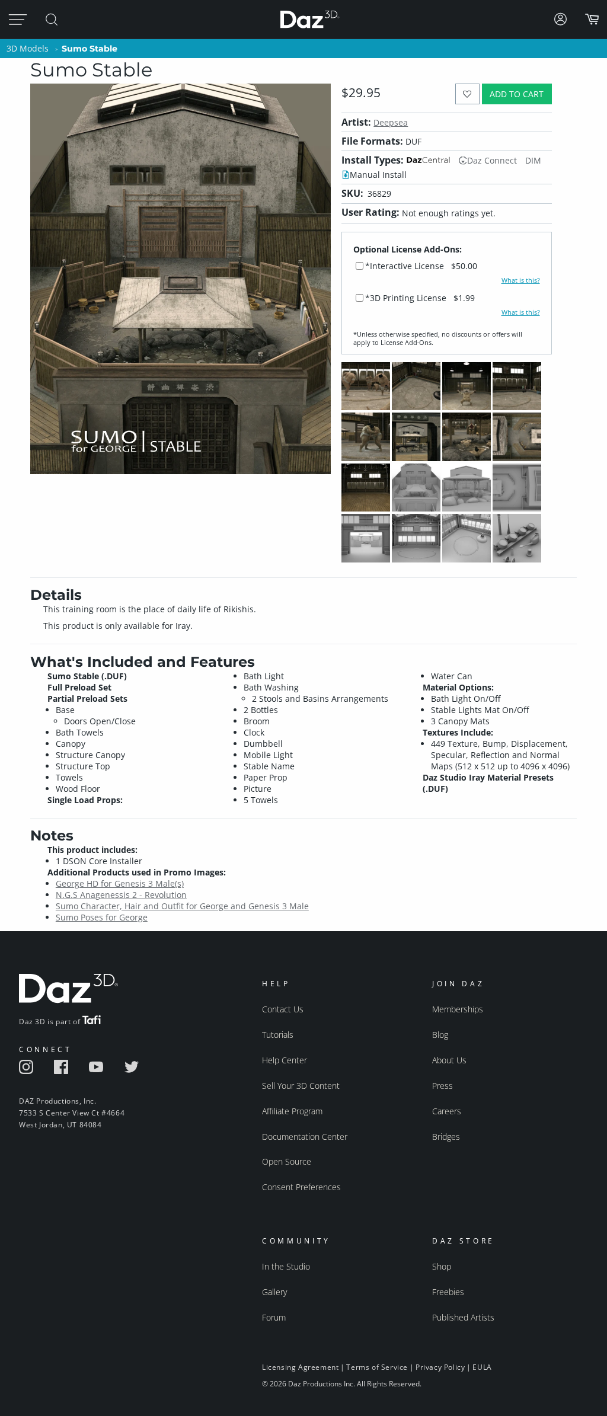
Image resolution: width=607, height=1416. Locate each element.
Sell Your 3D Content (301, 1085)
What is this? (520, 280)
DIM (533, 160)
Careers (446, 1111)
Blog (440, 1034)
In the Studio (286, 1266)
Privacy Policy (440, 1367)
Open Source (286, 1161)
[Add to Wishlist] (467, 94)
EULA (481, 1367)
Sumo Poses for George (102, 917)
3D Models (28, 48)
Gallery (274, 1291)
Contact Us (283, 1009)
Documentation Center (304, 1136)
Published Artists (463, 1317)
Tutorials (277, 1034)
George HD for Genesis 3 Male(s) (120, 883)
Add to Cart (517, 94)
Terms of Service (377, 1367)
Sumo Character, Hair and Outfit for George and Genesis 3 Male (182, 906)
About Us (449, 1060)
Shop (441, 1266)
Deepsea (390, 122)
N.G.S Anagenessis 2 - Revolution (121, 894)
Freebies (448, 1291)
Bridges (446, 1136)
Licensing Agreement (300, 1367)
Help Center (284, 1060)
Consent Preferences (301, 1187)
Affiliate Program (292, 1111)
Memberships (457, 1009)
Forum (274, 1317)
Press (442, 1085)
